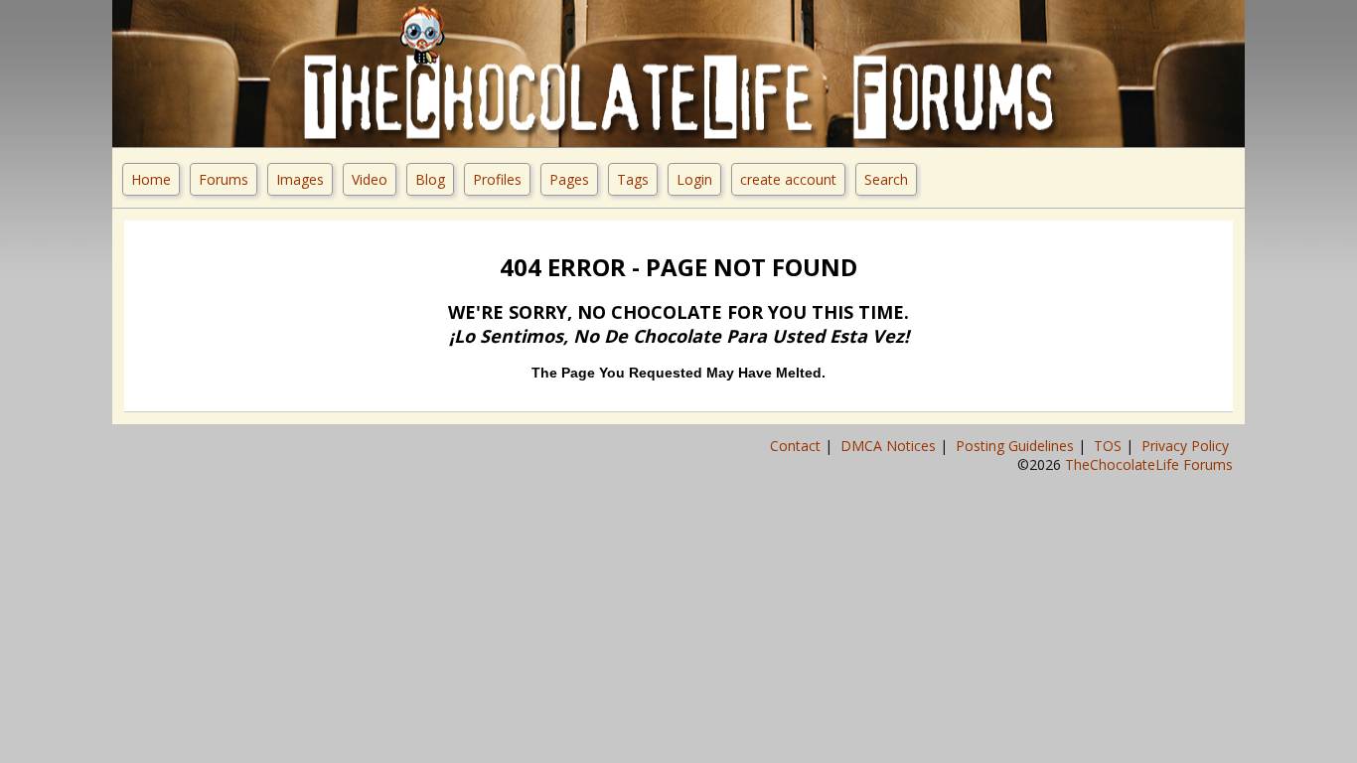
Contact (797, 445)
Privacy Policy (1187, 445)
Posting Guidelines (1017, 445)
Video (369, 179)
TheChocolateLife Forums (1149, 464)
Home (151, 179)
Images (300, 179)
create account (788, 179)
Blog (430, 179)
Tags (633, 179)
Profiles (497, 179)
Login (694, 179)
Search (886, 179)
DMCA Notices (890, 445)
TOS (1110, 445)
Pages (569, 179)
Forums (223, 179)
